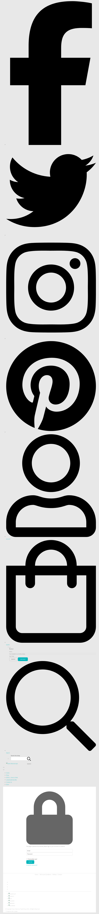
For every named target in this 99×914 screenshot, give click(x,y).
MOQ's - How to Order (12, 777)
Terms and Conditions (45, 874)
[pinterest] (51, 432)
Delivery (55, 874)
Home (7, 773)
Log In (30, 862)
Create (15, 911)
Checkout (23, 659)
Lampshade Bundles (11, 780)
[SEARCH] (29, 758)
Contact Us (9, 782)
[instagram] (51, 338)
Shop (7, 775)
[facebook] (51, 144)
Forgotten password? (31, 865)
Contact (60, 874)
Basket (13, 659)
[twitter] (51, 235)
